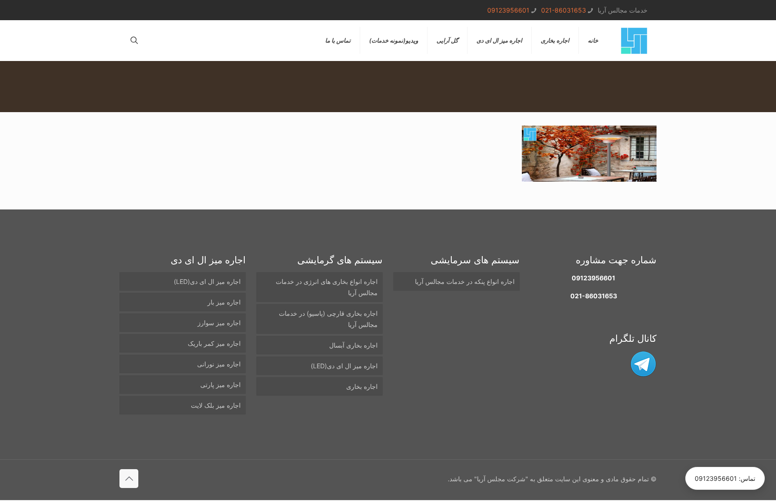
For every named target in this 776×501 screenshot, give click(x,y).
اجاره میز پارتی (220, 384)
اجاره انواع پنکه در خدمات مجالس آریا (465, 281)
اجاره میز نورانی (219, 364)
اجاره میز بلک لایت (216, 405)
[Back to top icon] (128, 478)
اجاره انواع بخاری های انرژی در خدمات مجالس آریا (327, 287)
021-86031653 (563, 10)
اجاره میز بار (224, 302)
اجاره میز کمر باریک (214, 343)
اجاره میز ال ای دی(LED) (344, 366)
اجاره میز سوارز (219, 323)
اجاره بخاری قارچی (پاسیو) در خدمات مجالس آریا (328, 318)
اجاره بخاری (362, 386)
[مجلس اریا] (634, 40)
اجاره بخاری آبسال (353, 345)
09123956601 (508, 10)
